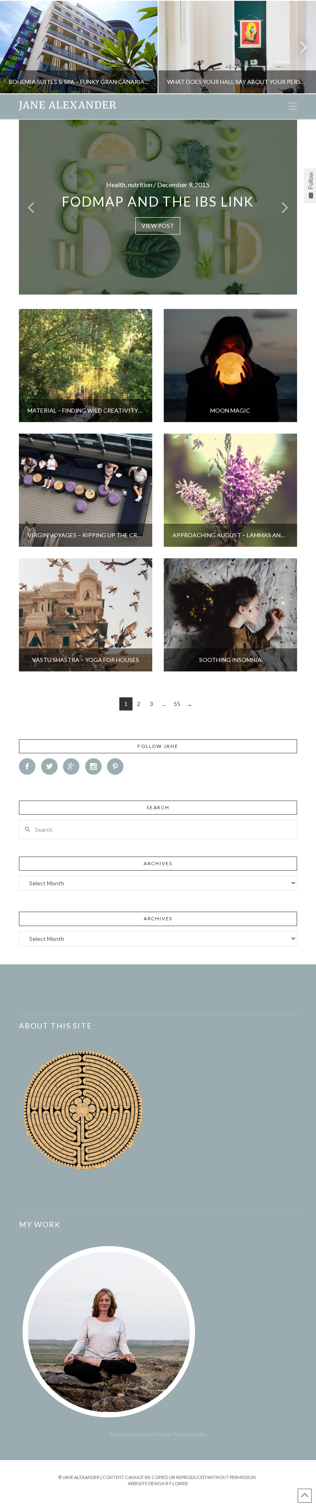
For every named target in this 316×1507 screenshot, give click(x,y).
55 (177, 704)
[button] (292, 106)
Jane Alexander (67, 105)
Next (298, 47)
